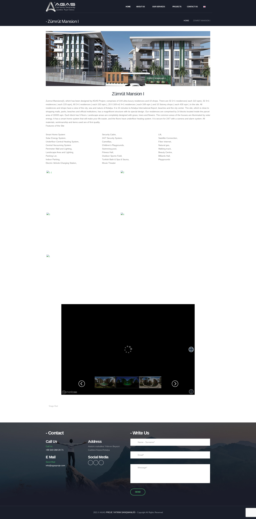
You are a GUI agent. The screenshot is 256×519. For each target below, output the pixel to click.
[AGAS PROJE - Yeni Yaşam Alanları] (60, 7)
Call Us (55, 448)
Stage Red (53, 406)
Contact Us (192, 7)
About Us (140, 7)
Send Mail (55, 464)
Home (128, 7)
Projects (176, 7)
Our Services (158, 7)
